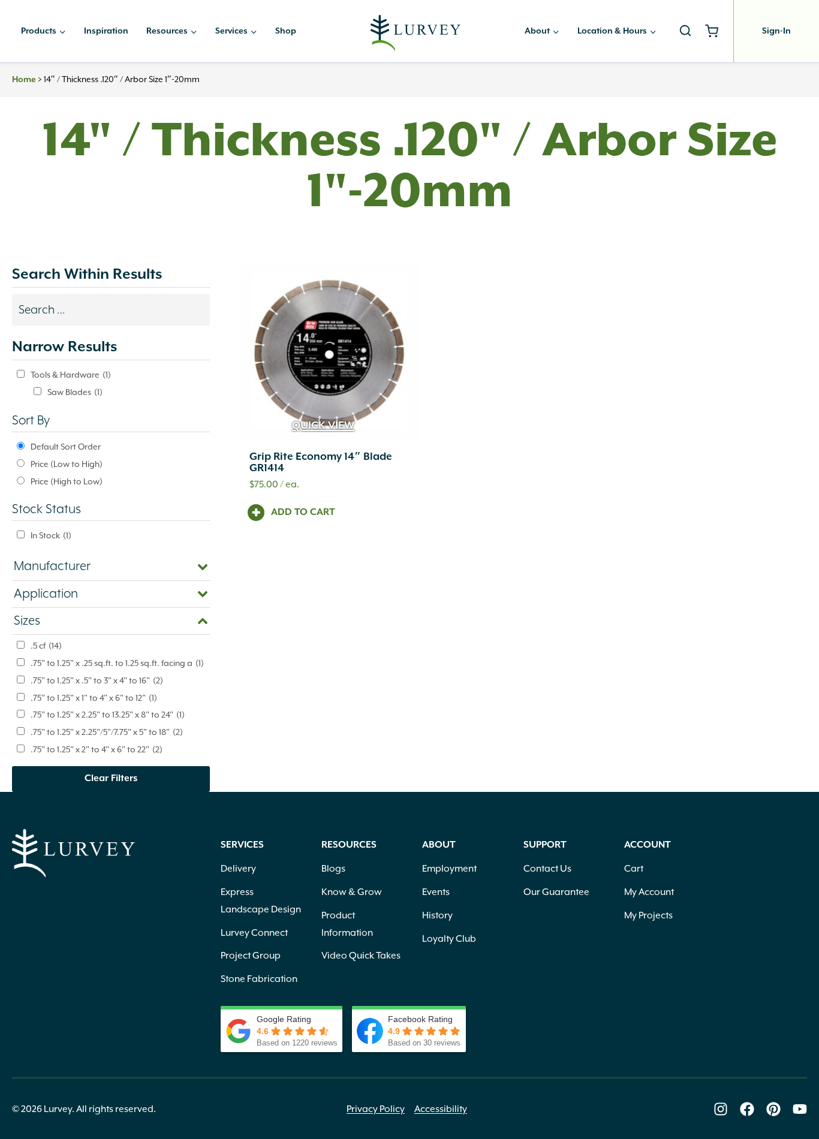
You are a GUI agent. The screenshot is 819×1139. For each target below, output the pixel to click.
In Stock (51, 535)
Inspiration (106, 31)
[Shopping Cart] (716, 31)
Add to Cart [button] (303, 512)
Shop (285, 31)
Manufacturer (52, 566)
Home (24, 80)
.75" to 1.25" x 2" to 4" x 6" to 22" (96, 749)
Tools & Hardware (71, 374)
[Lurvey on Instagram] (720, 1109)
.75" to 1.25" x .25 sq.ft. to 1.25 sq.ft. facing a (117, 663)
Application (46, 594)
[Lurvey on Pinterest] (773, 1109)
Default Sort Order (66, 446)
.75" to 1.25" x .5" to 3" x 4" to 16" (97, 680)
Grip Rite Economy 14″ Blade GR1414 (320, 462)
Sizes (27, 621)
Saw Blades (75, 392)
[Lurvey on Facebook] (747, 1109)
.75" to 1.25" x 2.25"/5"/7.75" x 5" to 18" (107, 732)
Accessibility (440, 1109)
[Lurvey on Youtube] (800, 1109)
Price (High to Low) (67, 481)
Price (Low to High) (67, 464)
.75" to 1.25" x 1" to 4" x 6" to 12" (94, 698)
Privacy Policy (376, 1109)
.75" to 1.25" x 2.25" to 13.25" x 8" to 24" (108, 714)
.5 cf (46, 645)
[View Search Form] (685, 31)
